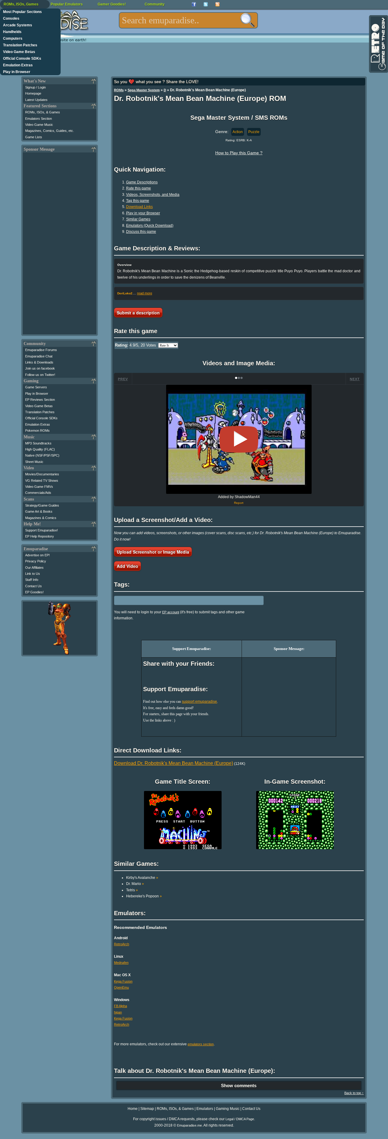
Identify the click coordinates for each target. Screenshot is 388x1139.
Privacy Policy (35, 561)
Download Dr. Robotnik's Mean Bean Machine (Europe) (173, 763)
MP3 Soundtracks (38, 443)
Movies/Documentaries (42, 474)
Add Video (127, 566)
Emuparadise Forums (41, 350)
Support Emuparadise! (41, 530)
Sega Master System (144, 90)
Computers (12, 38)
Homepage (33, 93)
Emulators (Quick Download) (149, 225)
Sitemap (147, 1109)
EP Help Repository (39, 536)
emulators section (201, 1044)
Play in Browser (16, 72)
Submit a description (138, 313)
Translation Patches (20, 45)
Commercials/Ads (38, 492)
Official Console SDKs (22, 58)
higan (118, 1012)
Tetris (132, 890)
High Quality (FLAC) (40, 449)
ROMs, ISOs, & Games (42, 112)
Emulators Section (38, 118)
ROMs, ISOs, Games (21, 4)
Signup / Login (35, 87)
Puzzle (253, 132)
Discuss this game (141, 231)
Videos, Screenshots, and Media (152, 195)
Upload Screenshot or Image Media (153, 552)
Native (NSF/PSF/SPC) (42, 455)
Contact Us (33, 586)
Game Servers (36, 387)
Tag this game (137, 201)
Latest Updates (36, 100)
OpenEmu (121, 987)
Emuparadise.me (189, 1125)
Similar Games (138, 219)
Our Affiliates (34, 567)
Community (155, 4)
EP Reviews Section (40, 399)
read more (144, 293)
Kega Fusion (123, 981)
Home (133, 1109)
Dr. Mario (135, 884)
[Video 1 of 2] (238, 439)
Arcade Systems (17, 25)
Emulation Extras (18, 65)
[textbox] (188, 20)
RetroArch (121, 944)
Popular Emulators (67, 4)
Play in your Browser (143, 213)
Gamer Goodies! (112, 4)
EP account (170, 612)
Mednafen (121, 962)
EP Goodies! (34, 592)
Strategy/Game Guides (42, 505)
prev (123, 379)
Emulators (204, 1109)
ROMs (119, 90)
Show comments (238, 1085)
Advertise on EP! (37, 555)
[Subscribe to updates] (217, 4)
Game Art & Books (38, 511)
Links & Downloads (39, 362)
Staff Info (31, 579)
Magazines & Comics (40, 518)
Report (238, 502)
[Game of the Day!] (378, 44)
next (355, 379)
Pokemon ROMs (37, 430)
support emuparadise (199, 701)
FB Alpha (120, 1006)
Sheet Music (34, 462)
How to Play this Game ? (239, 152)
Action (237, 132)
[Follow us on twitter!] (206, 4)
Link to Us (32, 573)
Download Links (139, 207)
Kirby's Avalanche (142, 878)
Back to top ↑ (354, 1093)
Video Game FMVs (39, 486)
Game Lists (33, 137)
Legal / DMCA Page (240, 1119)
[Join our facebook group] (194, 4)
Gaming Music (227, 1109)
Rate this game (138, 188)
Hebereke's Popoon (144, 896)
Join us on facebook (40, 368)
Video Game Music (39, 124)
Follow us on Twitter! (40, 375)
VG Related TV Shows (41, 480)
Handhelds (12, 32)
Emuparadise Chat (38, 356)
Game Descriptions (142, 182)
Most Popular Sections (22, 12)
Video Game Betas (19, 52)
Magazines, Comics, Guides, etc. (49, 130)
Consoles (11, 18)
